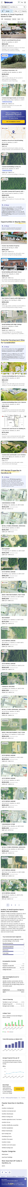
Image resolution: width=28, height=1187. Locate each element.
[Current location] (2, 19)
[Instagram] (9, 1172)
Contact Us (19, 1089)
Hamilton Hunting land (7, 1108)
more (23, 50)
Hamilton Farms (6, 1122)
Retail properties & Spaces (11, 1097)
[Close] (25, 1179)
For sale (2, 1097)
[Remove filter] (11, 11)
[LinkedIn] (5, 1172)
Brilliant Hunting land (7, 1116)
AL (19, 1097)
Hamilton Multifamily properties (10, 1125)
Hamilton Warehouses (7, 1114)
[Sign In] (25, 2)
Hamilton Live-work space (9, 1145)
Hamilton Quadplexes (7, 1128)
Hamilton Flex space (7, 1139)
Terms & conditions (11, 1176)
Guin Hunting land (6, 1133)
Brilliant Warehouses (7, 1130)
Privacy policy (21, 1176)
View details (13, 37)
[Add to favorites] (24, 25)
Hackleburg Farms (6, 1136)
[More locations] (22, 19)
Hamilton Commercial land (9, 1111)
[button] (17, 7)
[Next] (19, 905)
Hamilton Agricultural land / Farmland (11, 1119)
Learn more (21, 1184)
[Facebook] (2, 1172)
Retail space (5, 1154)
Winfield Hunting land (7, 1147)
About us (3, 1176)
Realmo (8, 2)
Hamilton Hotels (6, 1142)
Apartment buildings (7, 1157)
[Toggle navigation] (2, 2)
